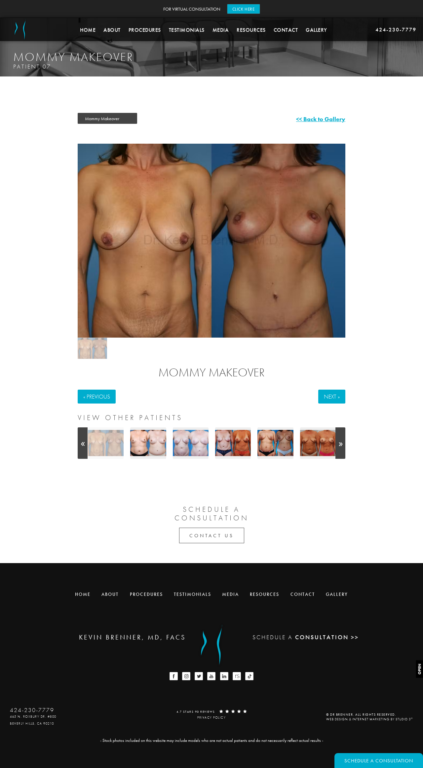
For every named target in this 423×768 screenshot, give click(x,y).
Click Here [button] (243, 9)
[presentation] (83, 443)
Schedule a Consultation (378, 760)
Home (88, 29)
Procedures (145, 29)
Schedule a (211, 514)
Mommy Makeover (211, 372)
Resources (251, 29)
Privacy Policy (211, 717)
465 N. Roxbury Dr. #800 (33, 716)
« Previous (96, 396)
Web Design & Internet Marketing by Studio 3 (369, 719)
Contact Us (211, 535)
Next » (332, 396)
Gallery (316, 29)
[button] (174, 676)
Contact (286, 29)
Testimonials (187, 29)
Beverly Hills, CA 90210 (32, 723)
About (112, 29)
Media (220, 29)
